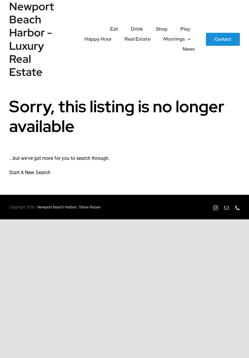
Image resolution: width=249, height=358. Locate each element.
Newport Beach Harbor (56, 207)
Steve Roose (90, 207)
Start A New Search (29, 172)
